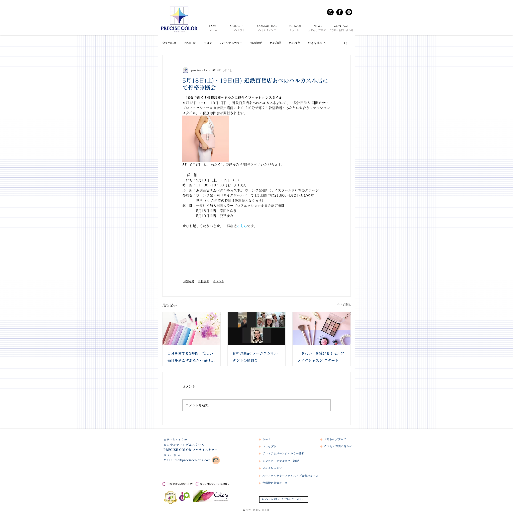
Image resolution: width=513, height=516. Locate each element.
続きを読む (315, 42)
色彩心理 (275, 42)
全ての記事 (169, 42)
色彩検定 (294, 42)
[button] (345, 42)
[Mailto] (216, 460)
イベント (218, 281)
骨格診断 (256, 42)
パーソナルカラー (231, 42)
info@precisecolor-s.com (192, 460)
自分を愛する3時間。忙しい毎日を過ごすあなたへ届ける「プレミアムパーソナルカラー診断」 (190, 357)
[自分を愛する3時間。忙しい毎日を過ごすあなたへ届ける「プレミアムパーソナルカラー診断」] (191, 328)
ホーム (266, 439)
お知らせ (190, 42)
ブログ (208, 42)
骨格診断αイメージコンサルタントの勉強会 (255, 356)
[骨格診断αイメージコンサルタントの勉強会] (257, 328)
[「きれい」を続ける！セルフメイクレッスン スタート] (321, 328)
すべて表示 (344, 304)
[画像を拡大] (205, 139)
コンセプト (269, 446)
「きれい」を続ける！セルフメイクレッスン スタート (320, 356)
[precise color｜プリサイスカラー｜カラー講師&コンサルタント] (330, 12)
